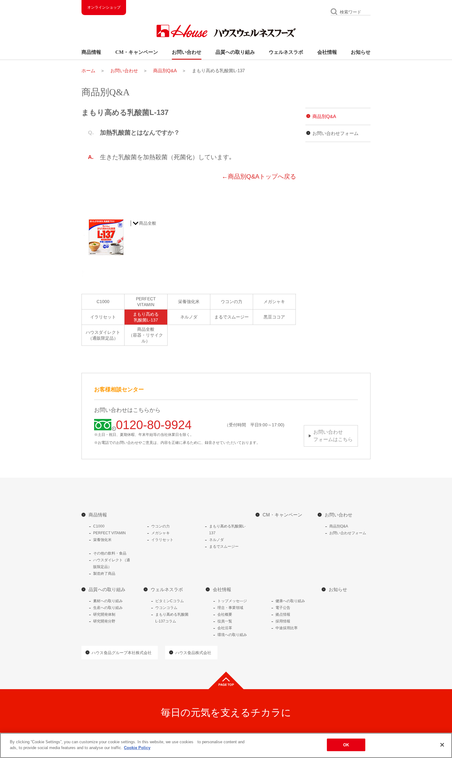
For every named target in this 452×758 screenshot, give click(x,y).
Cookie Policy (137, 747)
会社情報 (327, 52)
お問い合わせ (186, 52)
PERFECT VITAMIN (109, 533)
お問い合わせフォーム (335, 133)
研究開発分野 (104, 621)
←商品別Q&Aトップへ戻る (259, 176)
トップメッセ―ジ (232, 601)
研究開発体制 (104, 614)
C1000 (103, 301)
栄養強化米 (189, 301)
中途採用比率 (287, 628)
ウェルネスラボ (286, 52)
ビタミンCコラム (169, 601)
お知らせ (361, 52)
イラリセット (103, 316)
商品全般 (147, 223)
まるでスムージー (231, 316)
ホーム (88, 70)
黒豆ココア (274, 316)
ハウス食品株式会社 (193, 652)
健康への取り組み (290, 601)
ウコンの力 (231, 301)
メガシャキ (274, 301)
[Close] (442, 745)
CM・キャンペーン (136, 52)
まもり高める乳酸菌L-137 (146, 317)
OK (346, 745)
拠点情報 (283, 614)
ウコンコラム (166, 608)
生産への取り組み (108, 608)
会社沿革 (224, 628)
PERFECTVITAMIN (146, 301)
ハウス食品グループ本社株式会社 (122, 652)
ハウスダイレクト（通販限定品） (103, 335)
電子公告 (283, 608)
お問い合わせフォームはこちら (333, 435)
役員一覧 (224, 621)
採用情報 (283, 621)
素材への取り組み (108, 601)
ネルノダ (188, 316)
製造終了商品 (104, 573)
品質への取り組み (235, 52)
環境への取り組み (232, 635)
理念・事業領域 (230, 608)
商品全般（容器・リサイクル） (146, 335)
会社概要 (224, 614)
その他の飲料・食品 (109, 553)
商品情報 (91, 52)
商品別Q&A (165, 70)
